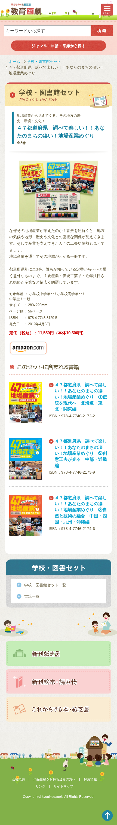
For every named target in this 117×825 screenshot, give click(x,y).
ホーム (14, 61)
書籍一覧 (31, 596)
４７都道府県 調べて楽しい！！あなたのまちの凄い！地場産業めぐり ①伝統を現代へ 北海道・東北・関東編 (81, 397)
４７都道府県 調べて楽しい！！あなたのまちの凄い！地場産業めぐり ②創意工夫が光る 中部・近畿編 (81, 453)
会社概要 (18, 779)
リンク (40, 786)
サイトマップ (63, 786)
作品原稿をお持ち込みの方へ (54, 779)
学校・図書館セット (44, 61)
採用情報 (90, 779)
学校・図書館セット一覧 (45, 585)
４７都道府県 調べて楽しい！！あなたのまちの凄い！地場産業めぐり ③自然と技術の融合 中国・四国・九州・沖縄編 (81, 510)
